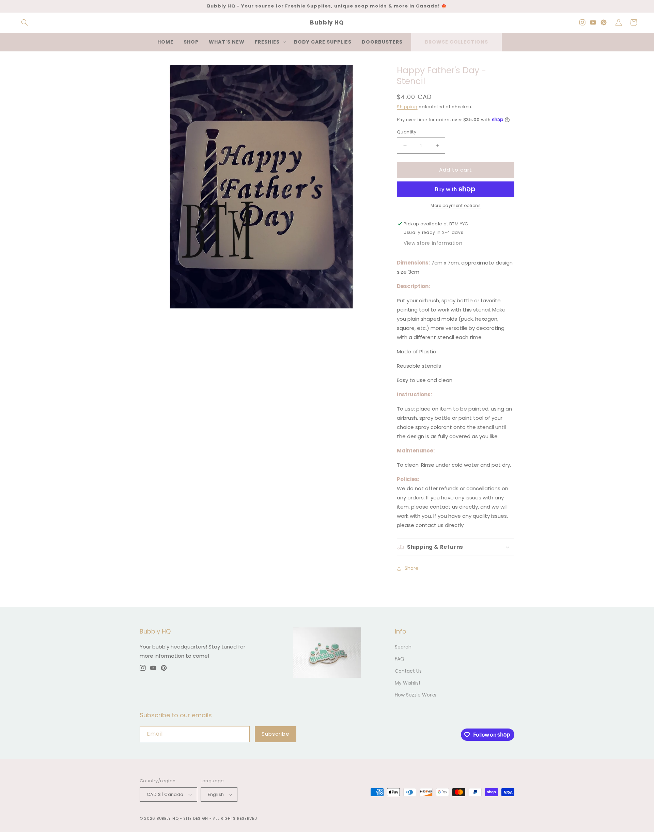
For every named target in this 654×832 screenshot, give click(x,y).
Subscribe (276, 733)
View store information (433, 243)
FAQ (399, 658)
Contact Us (408, 671)
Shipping (407, 107)
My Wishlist (408, 682)
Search (403, 646)
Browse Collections (456, 41)
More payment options (456, 205)
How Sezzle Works (415, 694)
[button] (24, 22)
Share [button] (411, 568)
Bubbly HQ (167, 818)
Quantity (406, 132)
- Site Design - (196, 818)
